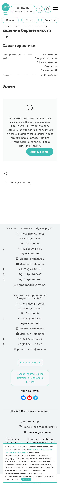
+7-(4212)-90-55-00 (30, 248)
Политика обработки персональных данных (40, 440)
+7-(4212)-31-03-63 (30, 344)
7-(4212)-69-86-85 (30, 274)
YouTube (29, 397)
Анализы (49, 19)
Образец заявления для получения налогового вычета (30, 377)
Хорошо (26, 479)
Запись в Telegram (32, 263)
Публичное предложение (13, 440)
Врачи (10, 19)
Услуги (30, 19)
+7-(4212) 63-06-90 (30, 338)
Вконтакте (23, 397)
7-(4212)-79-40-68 (30, 279)
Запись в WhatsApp (31, 258)
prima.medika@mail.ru (31, 349)
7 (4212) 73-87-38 (30, 269)
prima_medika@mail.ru (31, 284)
